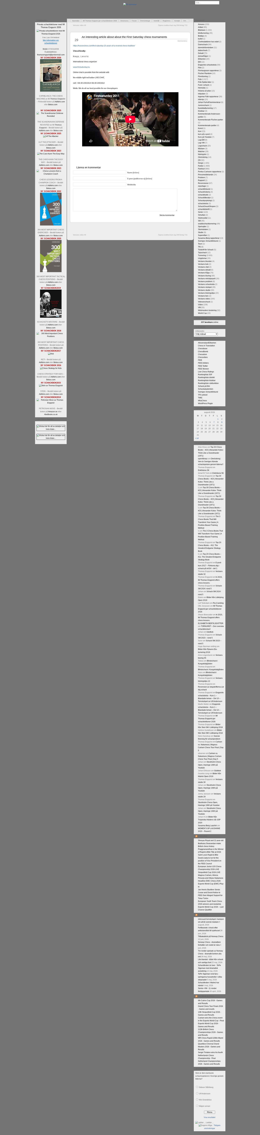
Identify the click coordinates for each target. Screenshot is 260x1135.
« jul (197, 438)
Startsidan (75, 21)
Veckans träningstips (206, 293)
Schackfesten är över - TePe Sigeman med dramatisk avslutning (209, 968)
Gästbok (210, 632)
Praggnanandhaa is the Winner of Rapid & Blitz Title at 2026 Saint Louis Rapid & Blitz (211, 852)
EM (199, 62)
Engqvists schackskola (207, 65)
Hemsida (201, 88)
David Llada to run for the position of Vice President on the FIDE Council (209, 861)
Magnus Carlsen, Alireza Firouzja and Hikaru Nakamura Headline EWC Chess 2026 (210, 878)
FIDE (200, 360)
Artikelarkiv (199, 331)
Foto (200, 79)
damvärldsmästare (205, 47)
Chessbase (202, 348)
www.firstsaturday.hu (81, 67)
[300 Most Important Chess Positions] (51, 336)
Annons (201, 24)
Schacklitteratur (204, 198)
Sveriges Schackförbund (208, 241)
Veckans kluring (204, 276)
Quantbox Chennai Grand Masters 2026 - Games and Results (209, 1047)
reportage (202, 186)
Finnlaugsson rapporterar (208, 70)
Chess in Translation (206, 346)
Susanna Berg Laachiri (207, 826)
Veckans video (204, 299)
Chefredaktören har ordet (208, 42)
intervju (201, 99)
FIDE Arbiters (203, 363)
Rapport (201, 180)
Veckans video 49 (79, 25)
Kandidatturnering (205, 108)
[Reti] (51, 354)
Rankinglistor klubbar (206, 380)
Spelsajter (202, 226)
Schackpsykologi (205, 200)
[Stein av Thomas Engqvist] (51, 386)
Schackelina (203, 915)
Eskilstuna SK (203, 470)
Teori (200, 244)
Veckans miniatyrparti (206, 279)
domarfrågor (203, 56)
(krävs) (133, 173)
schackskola (203, 203)
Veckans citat (203, 267)
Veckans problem (205, 281)
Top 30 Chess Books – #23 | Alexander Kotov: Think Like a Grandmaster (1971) (209, 490)
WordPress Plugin (205, 403)
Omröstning (202, 157)
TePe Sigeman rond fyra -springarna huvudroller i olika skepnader (210, 977)
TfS (199, 247)
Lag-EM (201, 140)
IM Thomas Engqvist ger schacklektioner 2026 (100, 21)
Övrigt (200, 163)
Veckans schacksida (206, 284)
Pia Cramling (218, 603)
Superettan (202, 235)
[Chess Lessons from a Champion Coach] (51, 174)
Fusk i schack (203, 85)
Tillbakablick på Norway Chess (210, 936)
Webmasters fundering (207, 310)
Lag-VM (201, 143)
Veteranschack (204, 302)
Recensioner (203, 183)
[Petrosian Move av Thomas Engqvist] (51, 403)
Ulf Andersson (204, 1094)
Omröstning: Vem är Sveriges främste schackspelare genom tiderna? (210, 461)
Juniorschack (203, 105)
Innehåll (156, 21)
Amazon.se (52, 412)
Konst (200, 128)
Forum (134, 21)
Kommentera (182, 41)
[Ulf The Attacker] (50, 136)
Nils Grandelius (205, 1100)
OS (199, 160)
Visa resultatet (209, 1117)
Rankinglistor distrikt (206, 377)
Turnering (202, 255)
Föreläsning (203, 76)
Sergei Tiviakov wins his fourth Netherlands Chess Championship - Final (210, 1055)
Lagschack (202, 146)
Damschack (203, 44)
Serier (200, 212)
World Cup (202, 313)
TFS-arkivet (202, 395)
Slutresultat (202, 218)
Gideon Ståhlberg (206, 1087)
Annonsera (124, 21)
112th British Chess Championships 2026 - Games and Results (210, 1032)
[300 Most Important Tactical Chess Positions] (51, 271)
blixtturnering (203, 33)
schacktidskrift (203, 209)
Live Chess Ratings (206, 372)
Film (199, 68)
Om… (185, 21)
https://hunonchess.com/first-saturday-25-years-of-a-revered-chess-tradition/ (104, 46)
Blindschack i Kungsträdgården (211, 670)
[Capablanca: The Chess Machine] (51, 91)
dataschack (202, 50)
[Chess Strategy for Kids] (51, 368)
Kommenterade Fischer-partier (210, 120)
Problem (201, 177)
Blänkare (201, 30)
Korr (199, 131)
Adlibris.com (60, 102)
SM (199, 221)
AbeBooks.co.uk (50, 414)
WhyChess (202, 401)
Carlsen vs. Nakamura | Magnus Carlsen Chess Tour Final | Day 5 (209, 756)
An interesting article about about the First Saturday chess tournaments (124, 37)
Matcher (201, 151)
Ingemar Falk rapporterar (208, 97)
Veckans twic (203, 296)
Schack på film (204, 386)
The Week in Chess (206, 996)
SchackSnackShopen (207, 206)
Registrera (166, 21)
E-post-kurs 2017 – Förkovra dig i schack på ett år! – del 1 (209, 565)
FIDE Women (203, 369)
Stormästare (203, 229)
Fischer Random (205, 73)
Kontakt (177, 21)
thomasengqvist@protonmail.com (51, 55)
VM (199, 307)
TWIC (200, 398)
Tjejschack (202, 253)
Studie (200, 232)
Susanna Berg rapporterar (208, 238)
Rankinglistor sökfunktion (208, 383)
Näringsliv (202, 154)
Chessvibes (203, 357)
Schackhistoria (204, 192)
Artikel (200, 27)
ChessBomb (203, 352)
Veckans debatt (204, 270)
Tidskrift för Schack (205, 250)
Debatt (200, 53)
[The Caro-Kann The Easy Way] (50, 154)
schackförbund (204, 189)
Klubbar (201, 111)
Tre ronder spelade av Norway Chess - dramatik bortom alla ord (210, 954)
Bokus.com (52, 104)
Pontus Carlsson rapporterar (209, 172)
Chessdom (202, 354)
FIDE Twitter (203, 366)
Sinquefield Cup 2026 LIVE (209, 872)
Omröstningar (145, 21)
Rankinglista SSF (205, 375)
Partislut (201, 169)
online (209, 322)
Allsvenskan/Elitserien (207, 343)
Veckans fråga (204, 273)
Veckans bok (203, 264)
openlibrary (202, 459)
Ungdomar (202, 258)
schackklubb (203, 195)
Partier (200, 166)
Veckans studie (204, 290)
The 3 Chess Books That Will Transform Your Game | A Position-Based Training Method (209, 522)
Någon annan (204, 1106)
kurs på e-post (204, 134)
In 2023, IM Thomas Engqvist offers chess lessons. (210, 580)
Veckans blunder (205, 261)
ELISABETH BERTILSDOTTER (210, 623)
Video (200, 305)
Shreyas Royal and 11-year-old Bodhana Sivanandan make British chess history (210, 843)
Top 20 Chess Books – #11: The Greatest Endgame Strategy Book (209, 557)
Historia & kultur (204, 91)
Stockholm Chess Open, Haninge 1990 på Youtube (209, 765)
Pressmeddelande (205, 175)
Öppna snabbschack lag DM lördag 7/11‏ (172, 25)
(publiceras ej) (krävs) (139, 179)
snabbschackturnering (207, 224)
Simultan (201, 215)
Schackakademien (205, 389)
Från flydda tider (204, 82)
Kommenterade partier (207, 125)
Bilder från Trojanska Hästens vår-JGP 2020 (209, 820)
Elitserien (202, 59)
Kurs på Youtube (205, 137)
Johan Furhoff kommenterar (209, 102)
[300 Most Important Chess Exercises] (51, 225)
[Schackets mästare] (51, 317)
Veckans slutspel (205, 287)
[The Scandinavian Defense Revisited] (51, 116)
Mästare (201, 149)
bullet (200, 39)
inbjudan (201, 94)
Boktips (201, 36)
